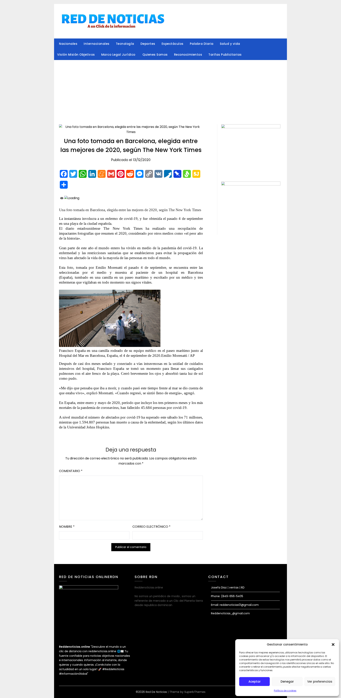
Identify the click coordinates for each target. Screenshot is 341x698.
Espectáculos (173, 44)
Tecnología (125, 44)
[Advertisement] (170, 89)
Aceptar (254, 681)
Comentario (70, 495)
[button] (333, 644)
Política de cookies (285, 690)
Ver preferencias (319, 681)
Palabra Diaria (202, 44)
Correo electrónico (151, 550)
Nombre (67, 550)
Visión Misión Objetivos (76, 54)
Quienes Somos (155, 54)
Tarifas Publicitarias (225, 54)
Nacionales (68, 44)
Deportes (148, 44)
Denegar (287, 681)
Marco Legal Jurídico (118, 54)
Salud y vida (230, 44)
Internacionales (97, 44)
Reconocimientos (188, 54)
